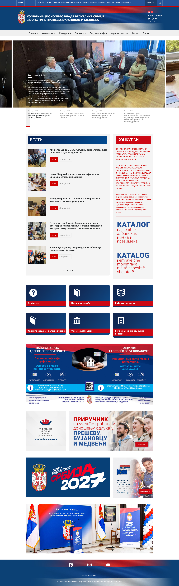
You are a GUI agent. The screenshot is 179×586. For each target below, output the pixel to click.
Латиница (151, 15)
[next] (70, 75)
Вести (20, 3)
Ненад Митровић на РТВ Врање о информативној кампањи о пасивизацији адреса (75, 200)
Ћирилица (159, 15)
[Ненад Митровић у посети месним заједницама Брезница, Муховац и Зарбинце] (37, 182)
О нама (32, 33)
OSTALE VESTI (67, 270)
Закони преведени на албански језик (46, 331)
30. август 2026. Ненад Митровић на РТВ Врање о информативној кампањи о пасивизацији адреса (79, 2)
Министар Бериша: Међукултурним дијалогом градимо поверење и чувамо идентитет (78, 151)
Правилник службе (80, 303)
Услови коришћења (89, 576)
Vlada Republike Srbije (81, 331)
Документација (97, 33)
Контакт (146, 33)
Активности (47, 33)
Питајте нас (33, 303)
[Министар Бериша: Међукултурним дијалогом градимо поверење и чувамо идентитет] (37, 158)
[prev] (65, 75)
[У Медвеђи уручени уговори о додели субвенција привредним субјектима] (37, 255)
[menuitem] (149, 12)
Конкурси (64, 33)
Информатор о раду (125, 303)
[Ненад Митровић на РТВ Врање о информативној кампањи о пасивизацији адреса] (37, 206)
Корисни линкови (119, 33)
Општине (79, 33)
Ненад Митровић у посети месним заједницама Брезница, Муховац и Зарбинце (47, 82)
